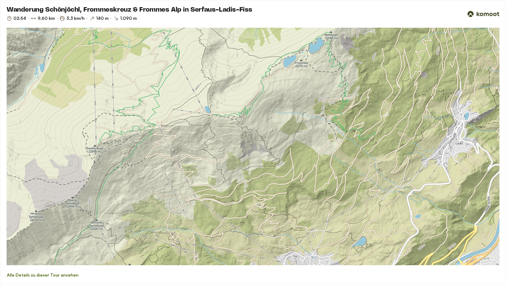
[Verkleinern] (488, 71)
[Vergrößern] (488, 62)
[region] (253, 146)
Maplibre (12, 263)
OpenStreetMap (45, 263)
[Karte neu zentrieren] (488, 50)
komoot (23, 263)
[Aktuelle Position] (488, 39)
